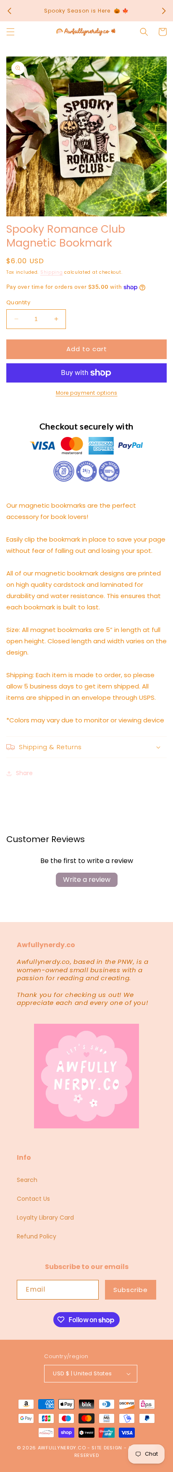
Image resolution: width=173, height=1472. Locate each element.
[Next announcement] (164, 11)
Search (27, 1180)
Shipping (51, 272)
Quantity (18, 302)
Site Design (107, 1447)
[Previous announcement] (9, 11)
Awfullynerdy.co (62, 1447)
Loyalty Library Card (45, 1217)
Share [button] (24, 773)
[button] (10, 32)
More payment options (87, 392)
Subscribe (130, 1289)
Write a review (86, 879)
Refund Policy (36, 1236)
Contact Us (33, 1199)
